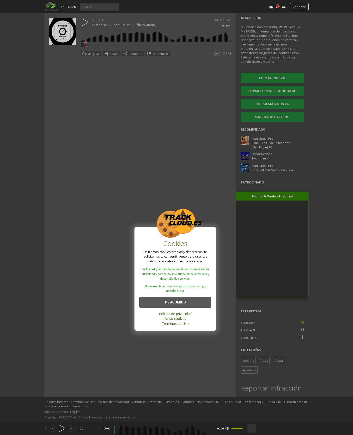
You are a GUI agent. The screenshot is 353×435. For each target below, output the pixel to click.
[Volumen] (237, 428)
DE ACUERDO (175, 302)
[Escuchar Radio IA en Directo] (271, 6)
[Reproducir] (62, 428)
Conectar (299, 7)
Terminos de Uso (175, 323)
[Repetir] (81, 428)
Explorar (68, 7)
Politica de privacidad (175, 313)
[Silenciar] (227, 428)
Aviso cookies (175, 318)
